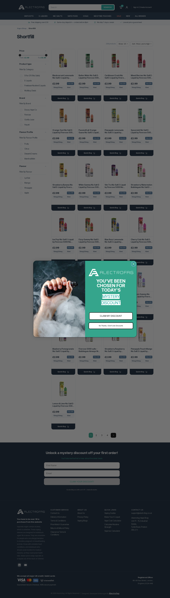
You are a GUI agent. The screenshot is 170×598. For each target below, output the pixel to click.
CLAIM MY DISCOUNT (111, 316)
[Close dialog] (133, 264)
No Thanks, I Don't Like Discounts (111, 326)
